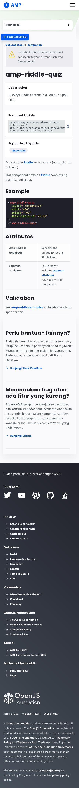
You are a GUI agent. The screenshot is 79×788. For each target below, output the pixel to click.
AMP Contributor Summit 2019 (28, 655)
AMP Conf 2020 (18, 650)
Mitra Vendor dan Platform (26, 594)
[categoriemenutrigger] (15, 37)
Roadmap (15, 604)
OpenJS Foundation (19, 723)
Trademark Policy (20, 629)
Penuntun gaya (19, 670)
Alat (12, 578)
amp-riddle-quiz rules (27, 307)
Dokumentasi (14, 45)
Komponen (34, 45)
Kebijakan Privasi (31, 713)
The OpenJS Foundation (24, 619)
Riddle (28, 162)
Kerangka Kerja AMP (22, 523)
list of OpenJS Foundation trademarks (49, 747)
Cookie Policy (51, 713)
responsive (18, 150)
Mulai (13, 554)
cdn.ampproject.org (47, 770)
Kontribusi (16, 599)
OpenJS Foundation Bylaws (26, 624)
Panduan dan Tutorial (23, 559)
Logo (13, 675)
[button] (72, 5)
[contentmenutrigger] (38, 25)
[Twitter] (7, 495)
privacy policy (61, 775)
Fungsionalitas (19, 538)
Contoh (14, 568)
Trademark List (19, 634)
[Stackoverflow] (64, 495)
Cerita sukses (18, 533)
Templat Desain (19, 573)
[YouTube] (21, 495)
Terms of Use (11, 713)
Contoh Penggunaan (22, 528)
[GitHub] (50, 495)
